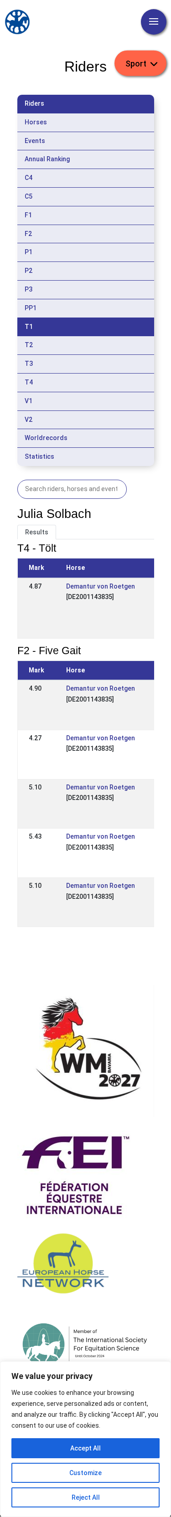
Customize (85, 1472)
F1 (28, 215)
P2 (28, 270)
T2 (29, 344)
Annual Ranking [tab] (47, 159)
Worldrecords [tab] (46, 437)
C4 (28, 177)
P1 (28, 252)
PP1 (30, 308)
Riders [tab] (34, 103)
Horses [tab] (36, 122)
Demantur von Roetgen (100, 586)
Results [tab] (36, 532)
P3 (28, 289)
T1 (29, 326)
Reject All (86, 1497)
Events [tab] (35, 140)
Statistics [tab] (39, 456)
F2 (28, 233)
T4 (29, 382)
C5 (28, 196)
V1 (28, 401)
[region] (85, 1439)
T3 (29, 363)
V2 (28, 419)
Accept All (85, 1448)
